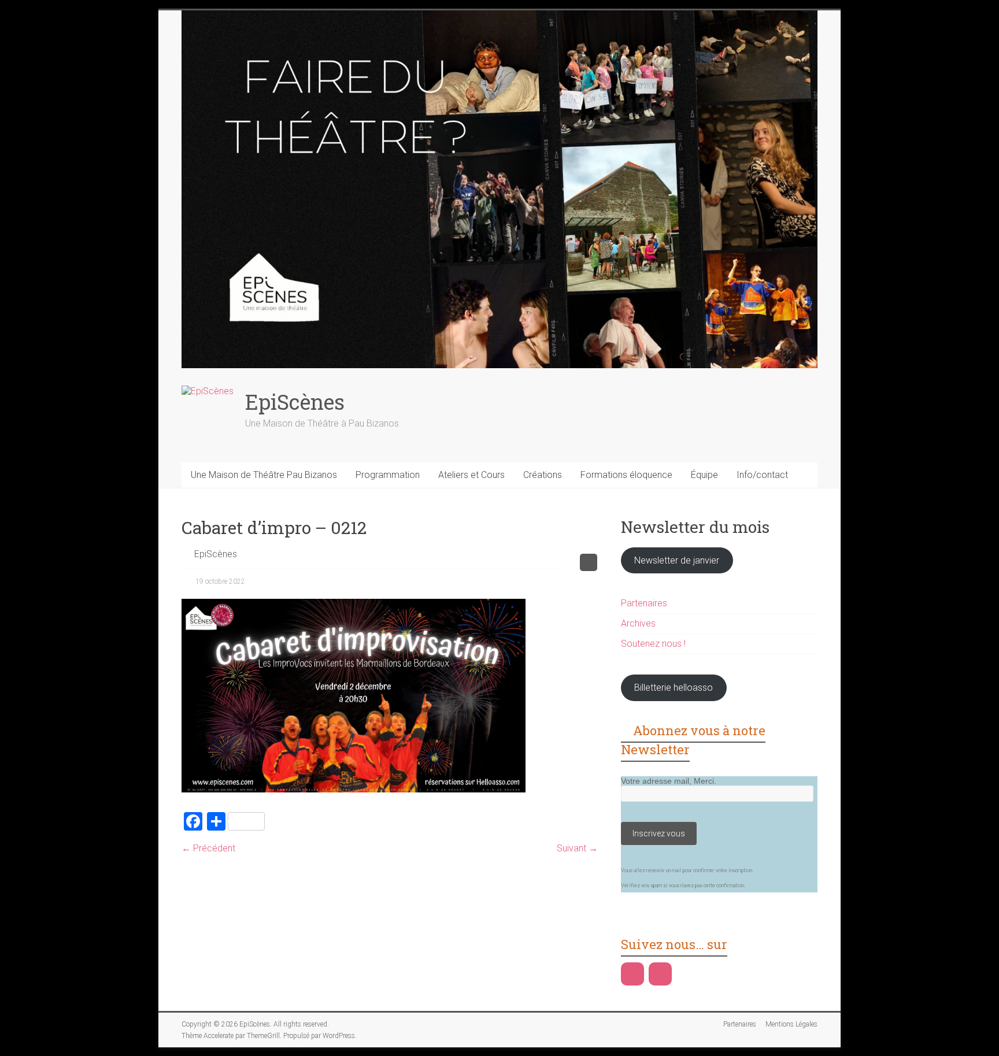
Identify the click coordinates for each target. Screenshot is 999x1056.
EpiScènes (295, 402)
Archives (638, 623)
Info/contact (762, 474)
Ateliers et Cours (471, 474)
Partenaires (644, 603)
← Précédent (208, 848)
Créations (542, 474)
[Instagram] (660, 973)
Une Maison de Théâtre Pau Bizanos (264, 474)
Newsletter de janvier (676, 560)
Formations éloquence (626, 474)
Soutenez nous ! (653, 643)
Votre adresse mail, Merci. (668, 780)
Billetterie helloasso (673, 687)
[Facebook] (632, 973)
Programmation (388, 474)
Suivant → (577, 848)
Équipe (704, 474)
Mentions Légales (791, 1024)
